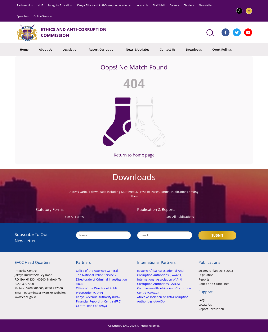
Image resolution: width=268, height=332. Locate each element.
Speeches (22, 16)
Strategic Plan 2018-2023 (215, 271)
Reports (203, 279)
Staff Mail (159, 5)
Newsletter (206, 5)
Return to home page (134, 155)
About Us (45, 49)
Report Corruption (102, 49)
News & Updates (137, 49)
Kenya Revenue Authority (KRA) (98, 297)
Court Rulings (222, 49)
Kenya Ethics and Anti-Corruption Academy (104, 5)
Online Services (43, 16)
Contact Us (167, 49)
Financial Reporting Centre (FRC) (98, 301)
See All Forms (74, 217)
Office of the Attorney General (97, 271)
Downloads (194, 49)
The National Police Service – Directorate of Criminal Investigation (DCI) (101, 279)
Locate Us (142, 5)
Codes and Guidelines (213, 284)
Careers (174, 5)
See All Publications (180, 217)
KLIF (40, 5)
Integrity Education (60, 5)
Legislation (70, 49)
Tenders (189, 5)
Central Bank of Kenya (91, 306)
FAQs (202, 300)
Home (24, 49)
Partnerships (25, 5)
